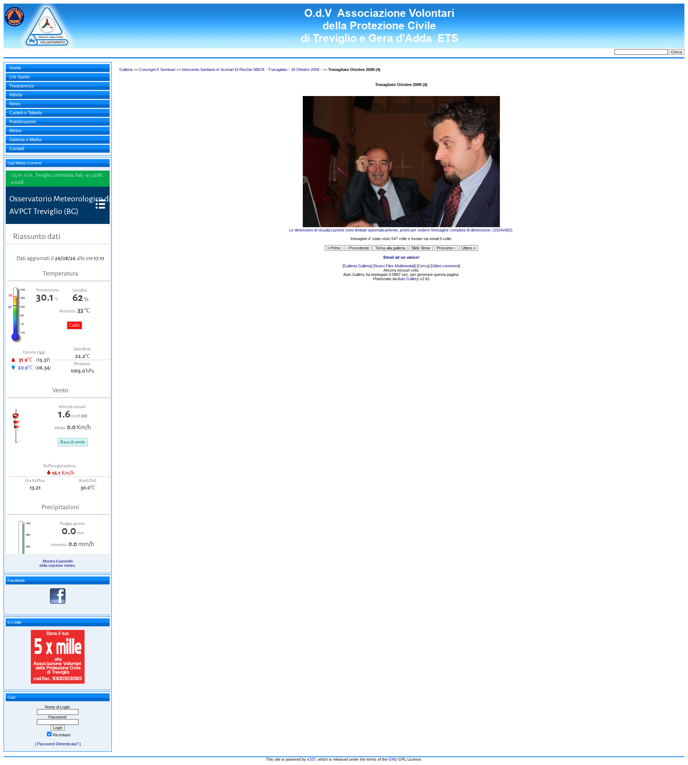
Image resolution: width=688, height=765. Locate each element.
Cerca (423, 266)
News (14, 103)
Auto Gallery (408, 279)
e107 (311, 759)
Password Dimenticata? (57, 744)
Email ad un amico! (401, 257)
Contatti (16, 148)
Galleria (126, 69)
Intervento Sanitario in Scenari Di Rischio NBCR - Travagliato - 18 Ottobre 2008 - (252, 69)
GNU (392, 759)
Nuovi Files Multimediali (394, 266)
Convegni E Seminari (157, 69)
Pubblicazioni (22, 121)
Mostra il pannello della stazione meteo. (57, 563)
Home (15, 68)
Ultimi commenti (445, 266)
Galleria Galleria (357, 266)
